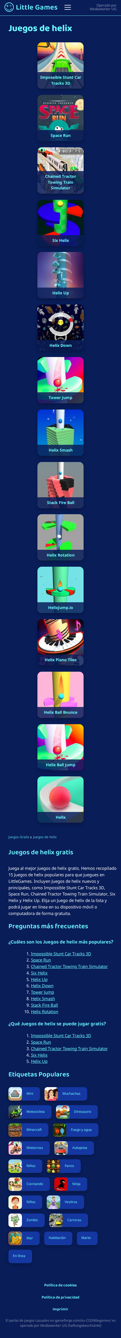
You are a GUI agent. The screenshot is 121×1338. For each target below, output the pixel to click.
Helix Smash (43, 998)
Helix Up (39, 979)
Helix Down (42, 985)
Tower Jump (42, 992)
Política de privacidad (60, 1298)
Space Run (41, 960)
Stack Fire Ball (44, 1005)
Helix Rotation (44, 1011)
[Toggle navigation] (67, 7)
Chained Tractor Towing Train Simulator (69, 966)
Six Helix (39, 973)
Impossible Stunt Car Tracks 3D (61, 953)
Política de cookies (60, 1285)
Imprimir (60, 1309)
